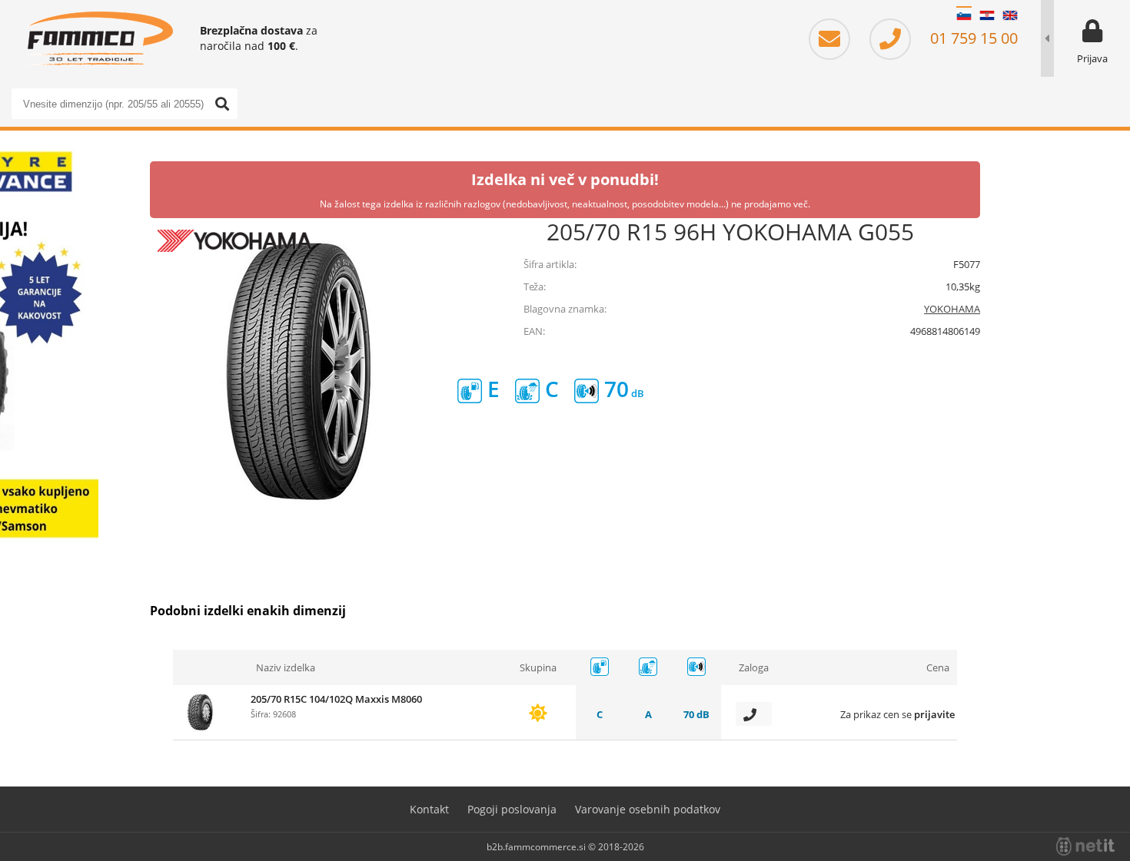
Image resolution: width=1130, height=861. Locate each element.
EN (1010, 15)
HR (987, 15)
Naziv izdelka (285, 667)
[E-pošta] (837, 38)
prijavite (934, 714)
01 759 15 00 (972, 38)
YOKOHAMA (952, 309)
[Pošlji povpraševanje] (754, 714)
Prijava (1092, 58)
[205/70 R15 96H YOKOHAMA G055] (303, 371)
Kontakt (429, 809)
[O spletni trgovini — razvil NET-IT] (1085, 846)
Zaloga (754, 667)
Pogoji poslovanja (512, 809)
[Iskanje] (222, 103)
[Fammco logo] (100, 38)
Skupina (538, 667)
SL (964, 15)
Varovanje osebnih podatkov (647, 809)
